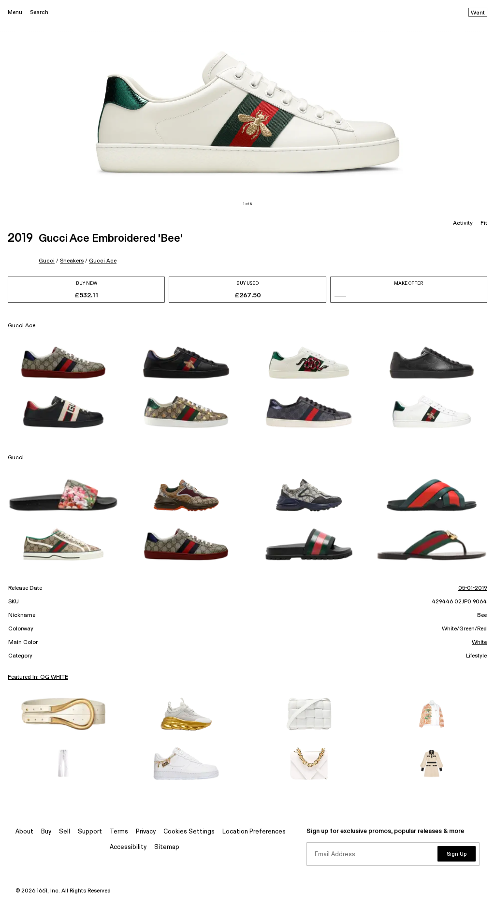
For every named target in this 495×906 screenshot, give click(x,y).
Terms (119, 832)
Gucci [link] (16, 458)
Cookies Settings (189, 832)
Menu (15, 12)
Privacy (146, 832)
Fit (483, 223)
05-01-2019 (472, 588)
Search (39, 12)
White (479, 642)
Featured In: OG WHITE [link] (38, 677)
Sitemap (166, 847)
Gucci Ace (102, 260)
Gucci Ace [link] (21, 326)
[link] (63, 363)
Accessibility (128, 847)
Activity (463, 223)
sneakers (72, 260)
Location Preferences (254, 832)
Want (478, 13)
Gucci (47, 260)
